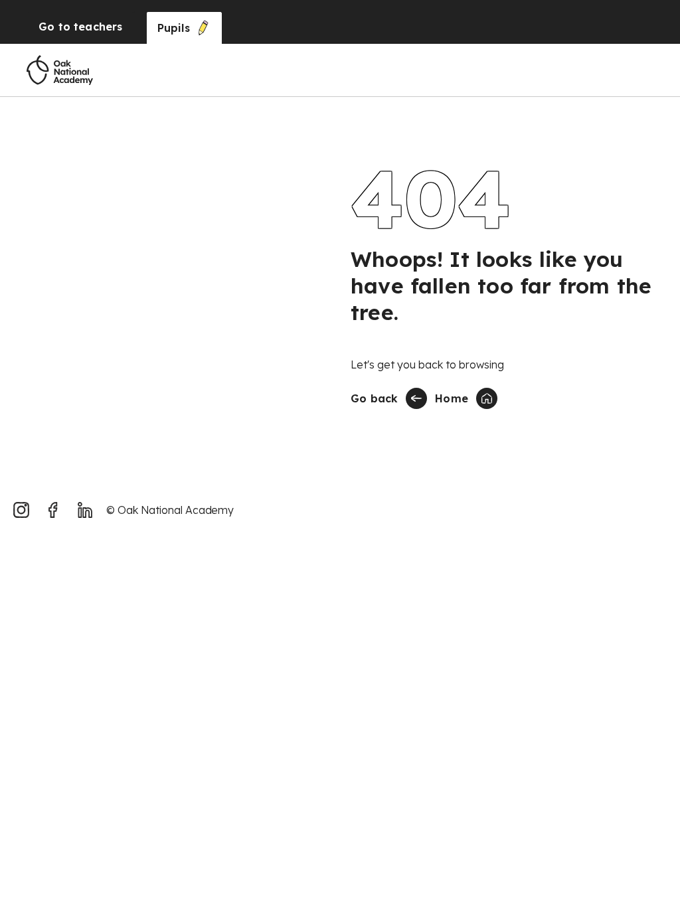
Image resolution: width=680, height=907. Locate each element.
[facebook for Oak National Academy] (53, 510)
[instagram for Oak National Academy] (21, 510)
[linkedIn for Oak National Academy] (85, 510)
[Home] (60, 70)
